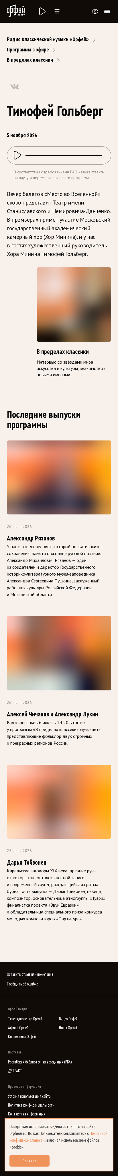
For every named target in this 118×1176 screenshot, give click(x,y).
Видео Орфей (68, 1019)
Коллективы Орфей (22, 1037)
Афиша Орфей (18, 1028)
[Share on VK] (14, 86)
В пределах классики (30, 60)
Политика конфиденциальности (31, 1105)
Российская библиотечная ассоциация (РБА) (40, 1062)
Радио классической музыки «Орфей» (48, 39)
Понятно (29, 1161)
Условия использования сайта (29, 1096)
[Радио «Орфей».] (41, 11)
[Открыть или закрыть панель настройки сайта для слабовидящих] (95, 11)
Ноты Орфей (68, 1028)
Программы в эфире (28, 50)
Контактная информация (26, 1114)
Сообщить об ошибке (22, 984)
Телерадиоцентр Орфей (25, 1019)
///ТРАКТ (15, 1071)
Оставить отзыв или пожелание (30, 974)
